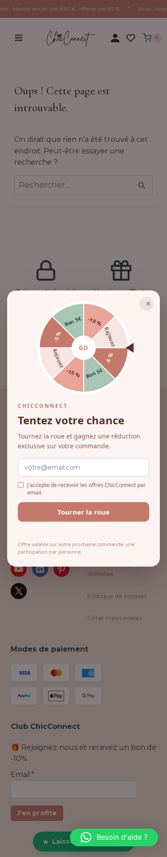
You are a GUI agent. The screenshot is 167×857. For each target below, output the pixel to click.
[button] (114, 837)
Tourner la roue (83, 511)
